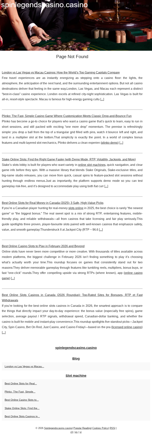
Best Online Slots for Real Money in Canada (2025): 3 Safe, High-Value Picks (52, 202)
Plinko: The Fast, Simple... (20, 391)
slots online (75, 208)
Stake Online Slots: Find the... (22, 408)
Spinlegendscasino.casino (58, 428)
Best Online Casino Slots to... (22, 399)
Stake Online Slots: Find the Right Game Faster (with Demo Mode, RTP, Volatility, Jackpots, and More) (69, 159)
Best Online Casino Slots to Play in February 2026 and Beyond (43, 246)
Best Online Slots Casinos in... (22, 416)
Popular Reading (82, 428)
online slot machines (91, 164)
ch (71, 432)
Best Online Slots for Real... (21, 383)
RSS (112, 428)
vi (81, 432)
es (76, 432)
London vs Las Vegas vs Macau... (24, 366)
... (102, 99)
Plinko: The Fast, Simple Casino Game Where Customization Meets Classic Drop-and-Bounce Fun (67, 116)
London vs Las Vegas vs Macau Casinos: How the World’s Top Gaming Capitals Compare (61, 72)
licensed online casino (127, 327)
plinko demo (110, 142)
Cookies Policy (100, 428)
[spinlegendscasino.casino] (76, 25)
